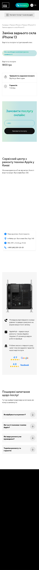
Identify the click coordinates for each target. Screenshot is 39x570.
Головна (5, 25)
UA (32, 5)
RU (35, 5)
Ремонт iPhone (15, 25)
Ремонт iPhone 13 (28, 25)
